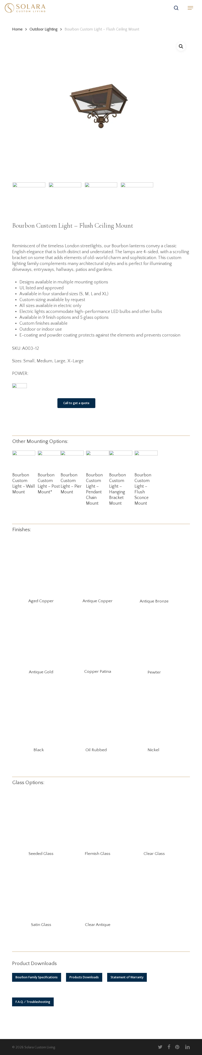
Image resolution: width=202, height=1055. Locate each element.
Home (17, 29)
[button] (190, 7)
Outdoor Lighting (44, 29)
